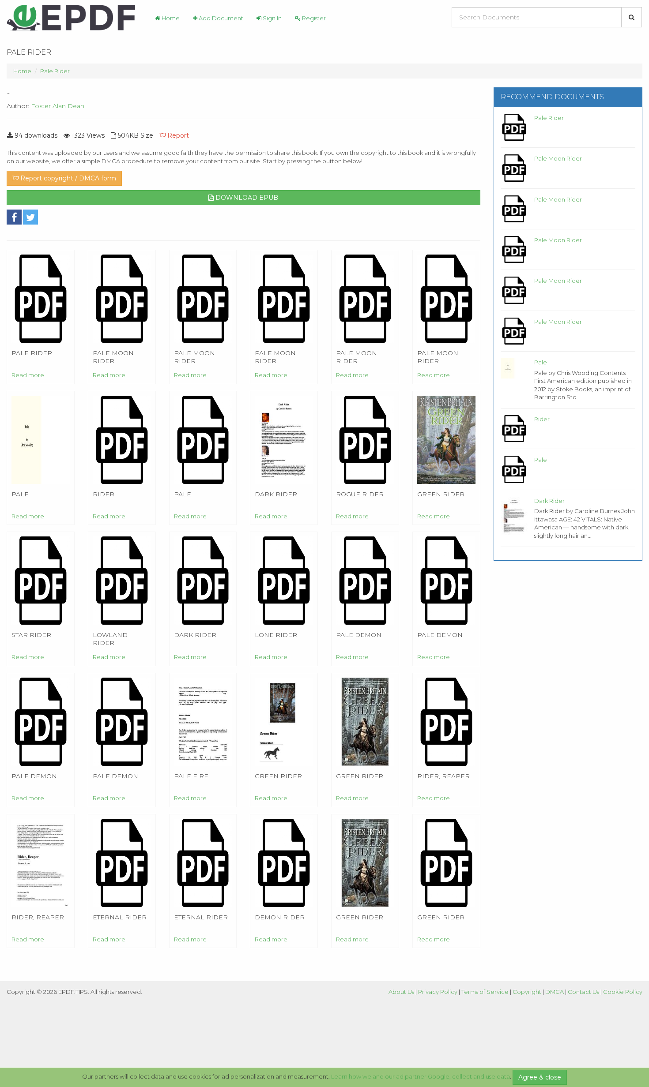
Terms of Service (485, 991)
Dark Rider (549, 500)
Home (170, 18)
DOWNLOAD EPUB (246, 198)
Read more (27, 375)
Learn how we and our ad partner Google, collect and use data (420, 1076)
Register (313, 18)
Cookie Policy (622, 991)
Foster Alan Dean (57, 106)
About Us (401, 991)
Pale (540, 362)
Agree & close (539, 1077)
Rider (542, 419)
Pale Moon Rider (558, 158)
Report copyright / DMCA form (67, 178)
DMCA (554, 991)
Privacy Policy (437, 991)
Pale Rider (55, 71)
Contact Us (583, 991)
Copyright (527, 991)
